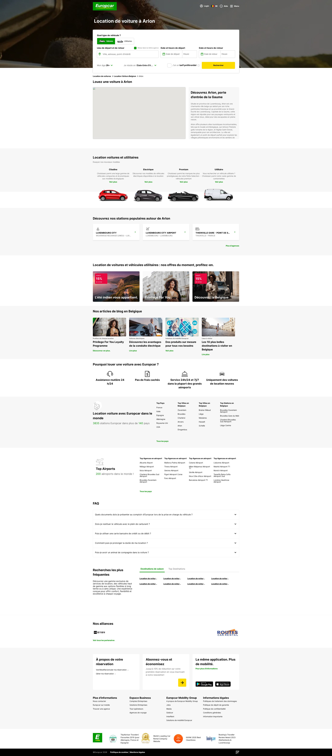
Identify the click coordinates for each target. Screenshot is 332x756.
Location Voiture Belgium (125, 76)
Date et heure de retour (211, 48)
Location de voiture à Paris (196, 584)
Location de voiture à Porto (148, 584)
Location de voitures (102, 76)
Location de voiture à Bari (172, 578)
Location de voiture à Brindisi (196, 578)
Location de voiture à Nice (172, 584)
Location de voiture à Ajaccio (220, 584)
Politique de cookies (119, 752)
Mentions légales (137, 752)
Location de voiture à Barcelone (148, 578)
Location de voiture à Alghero (220, 578)
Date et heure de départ (173, 48)
